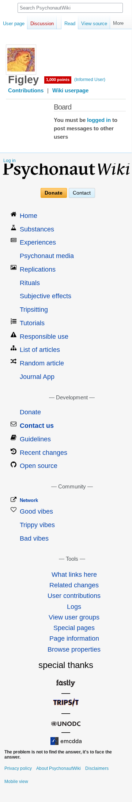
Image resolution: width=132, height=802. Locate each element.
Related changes (74, 585)
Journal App (37, 376)
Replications (38, 269)
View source (94, 23)
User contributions (74, 595)
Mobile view (16, 781)
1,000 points (57, 79)
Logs (74, 606)
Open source (38, 465)
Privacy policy (18, 768)
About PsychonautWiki (58, 768)
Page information (74, 638)
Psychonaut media (47, 256)
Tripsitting (34, 309)
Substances (37, 229)
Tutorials (32, 323)
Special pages (74, 628)
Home (28, 215)
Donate (54, 193)
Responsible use (44, 336)
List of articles (40, 349)
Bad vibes (34, 538)
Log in (9, 160)
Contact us (37, 425)
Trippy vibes (37, 525)
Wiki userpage (70, 90)
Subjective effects (45, 296)
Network (29, 500)
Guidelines (35, 439)
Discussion (42, 23)
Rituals (30, 283)
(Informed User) (89, 79)
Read (69, 23)
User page (13, 23)
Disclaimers (97, 768)
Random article (42, 363)
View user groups (74, 617)
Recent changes (43, 452)
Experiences (38, 242)
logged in (99, 120)
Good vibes (36, 511)
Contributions (26, 90)
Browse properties (74, 649)
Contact (82, 193)
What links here (74, 574)
